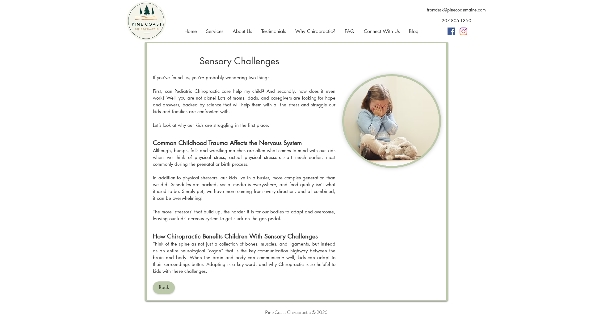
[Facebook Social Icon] (451, 31)
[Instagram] (463, 31)
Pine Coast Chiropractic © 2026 (296, 312)
